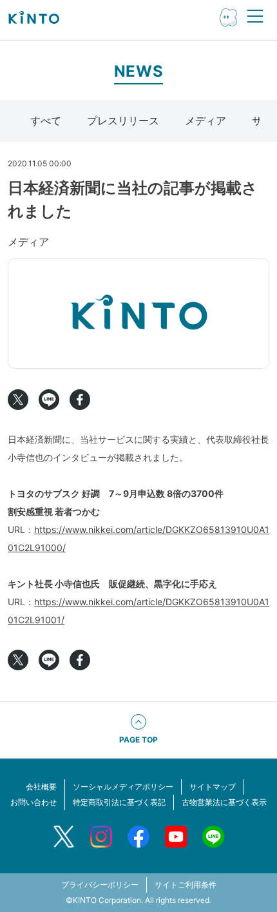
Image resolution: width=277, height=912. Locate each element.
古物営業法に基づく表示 (224, 802)
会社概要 (41, 786)
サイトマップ (212, 786)
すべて (45, 120)
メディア (205, 120)
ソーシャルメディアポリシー (123, 786)
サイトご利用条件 (185, 884)
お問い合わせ (33, 802)
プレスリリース (123, 120)
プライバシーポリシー (99, 884)
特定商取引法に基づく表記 (119, 802)
